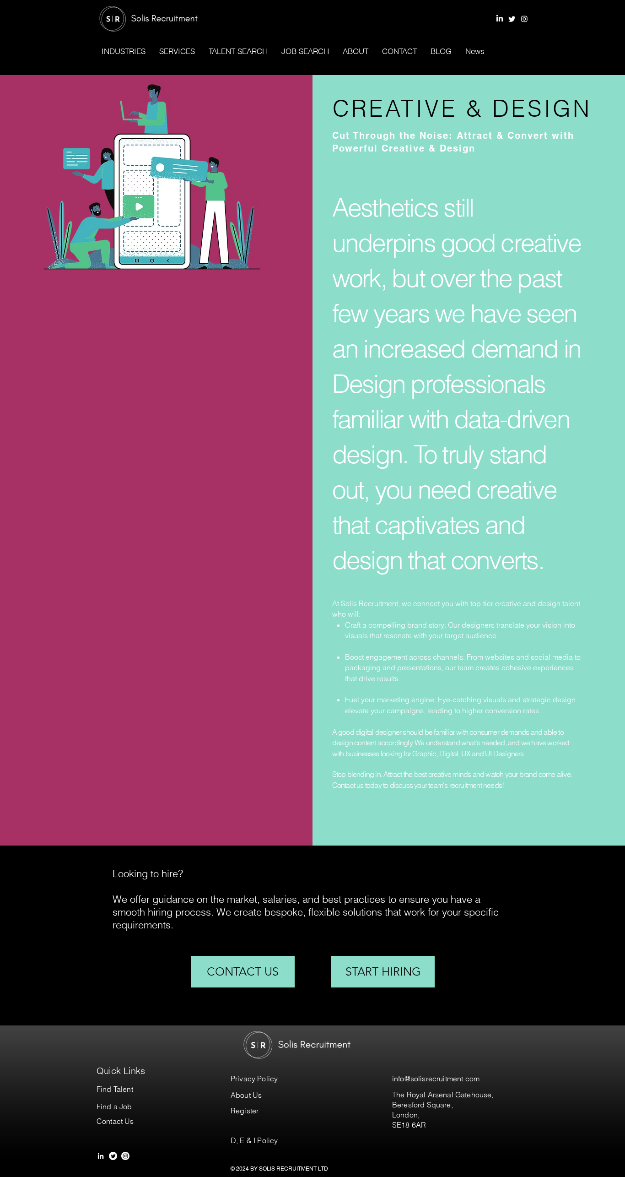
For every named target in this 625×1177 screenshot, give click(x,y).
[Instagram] (524, 19)
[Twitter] (512, 19)
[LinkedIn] (500, 19)
